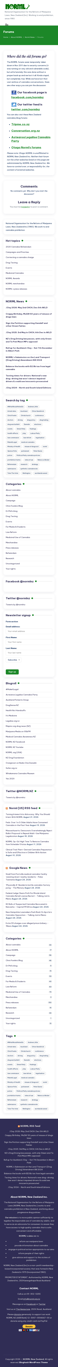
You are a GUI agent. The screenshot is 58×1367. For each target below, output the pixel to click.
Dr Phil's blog (11, 511)
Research (10, 558)
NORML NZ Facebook (15, 742)
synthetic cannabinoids (29, 469)
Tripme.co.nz (20, 124)
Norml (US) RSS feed (23, 808)
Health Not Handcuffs (16, 710)
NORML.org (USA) (14, 752)
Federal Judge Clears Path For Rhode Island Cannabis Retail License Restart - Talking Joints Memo (28, 896)
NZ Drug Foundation (15, 757)
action (29, 1249)
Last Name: (11, 648)
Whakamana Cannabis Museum (20, 773)
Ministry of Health (13, 446)
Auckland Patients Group (17, 700)
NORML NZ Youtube (14, 747)
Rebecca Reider (43, 460)
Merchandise (11, 542)
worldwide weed (41, 473)
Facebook (31, 1304)
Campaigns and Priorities (17, 252)
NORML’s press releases (16, 289)
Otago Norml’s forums (26, 147)
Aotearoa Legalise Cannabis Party (22, 694)
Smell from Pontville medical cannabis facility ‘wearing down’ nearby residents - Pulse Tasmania (26, 877)
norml (45, 446)
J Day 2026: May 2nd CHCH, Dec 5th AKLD (27, 307)
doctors (10, 420)
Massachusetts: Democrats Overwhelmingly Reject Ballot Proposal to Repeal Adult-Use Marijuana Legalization (29, 833)
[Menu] (6, 24)
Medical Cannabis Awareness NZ (21, 736)
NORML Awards (13, 278)
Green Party (21, 429)
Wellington (26, 473)
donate (17, 1314)
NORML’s (28, 358)
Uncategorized (13, 563)
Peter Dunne (38, 451)
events (9, 429)
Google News (18, 868)
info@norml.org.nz (31, 1299)
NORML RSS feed (30, 1126)
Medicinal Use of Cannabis (18, 537)
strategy (35, 464)
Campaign (10, 500)
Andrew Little (33, 407)
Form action (12, 621)
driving (20, 420)
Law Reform (11, 532)
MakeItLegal (12, 442)
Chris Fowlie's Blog (14, 506)
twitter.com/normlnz (25, 109)
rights (41, 1253)
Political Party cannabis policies (28, 455)
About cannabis (13, 490)
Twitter (42, 1304)
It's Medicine (11, 715)
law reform (27, 438)
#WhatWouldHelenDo (15, 407)
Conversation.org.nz (25, 130)
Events (9, 268)
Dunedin (27, 424)
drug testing (44, 420)
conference (39, 415)
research (24, 464)
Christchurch (26, 415)
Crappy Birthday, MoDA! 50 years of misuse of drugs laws (29, 315)
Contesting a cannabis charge (20, 257)
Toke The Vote (12, 473)
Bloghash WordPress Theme (33, 1362)
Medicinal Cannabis (15, 273)
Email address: (13, 626)
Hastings (33, 429)
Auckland (23, 411)
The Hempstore (23, 1309)
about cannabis (40, 1245)
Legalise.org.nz (13, 721)
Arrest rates (11, 411)
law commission (13, 438)
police (9, 455)
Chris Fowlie (11, 415)
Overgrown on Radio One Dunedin (21, 763)
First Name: (11, 637)
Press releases (12, 548)
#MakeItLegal (12, 689)
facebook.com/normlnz (27, 97)
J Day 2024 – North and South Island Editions (28, 387)
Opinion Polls (12, 451)
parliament (25, 451)
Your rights (11, 568)
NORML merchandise (15, 283)
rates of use (29, 460)
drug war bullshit (13, 424)
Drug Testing (12, 262)
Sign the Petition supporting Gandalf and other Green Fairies (27, 324)
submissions (11, 469)
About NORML (12, 495)
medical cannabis (27, 442)
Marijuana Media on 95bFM (18, 731)
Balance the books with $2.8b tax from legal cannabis (28, 367)
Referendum (11, 464)
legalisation (40, 438)
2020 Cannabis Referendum (18, 246)
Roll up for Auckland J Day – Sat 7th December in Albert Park (29, 349)
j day (24, 433)
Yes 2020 (10, 778)
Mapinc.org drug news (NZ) (18, 726)
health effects (12, 433)
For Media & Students (15, 527)
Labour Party (35, 433)
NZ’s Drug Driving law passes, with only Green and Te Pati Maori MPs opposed (29, 340)
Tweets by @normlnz (15, 604)
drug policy (31, 420)
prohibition (31, 1260)
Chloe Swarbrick (38, 411)
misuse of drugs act (32, 446)
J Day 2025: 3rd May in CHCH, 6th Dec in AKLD (29, 332)
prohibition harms (13, 460)
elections (37, 424)
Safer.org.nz (11, 768)
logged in (25, 206)
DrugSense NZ (12, 705)
